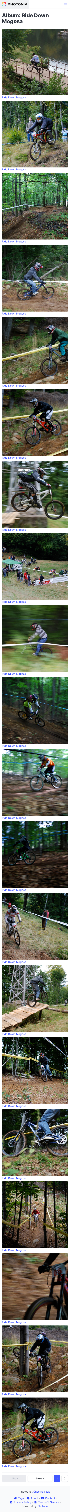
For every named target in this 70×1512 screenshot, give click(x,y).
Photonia (42, 1506)
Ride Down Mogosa (14, 97)
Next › (40, 1478)
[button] (66, 4)
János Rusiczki (41, 1491)
